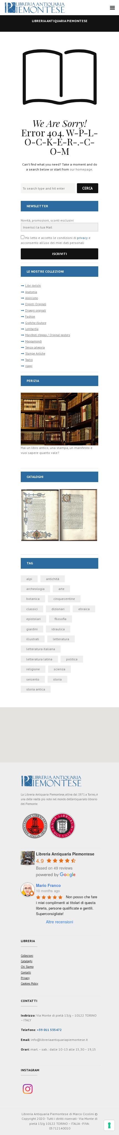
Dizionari (57, 609)
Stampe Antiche (35, 353)
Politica (71, 659)
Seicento (32, 679)
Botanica (33, 599)
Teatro (29, 360)
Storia (57, 679)
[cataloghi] (59, 491)
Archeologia (35, 589)
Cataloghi (26, 961)
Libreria (28, 941)
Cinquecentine (64, 599)
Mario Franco (48, 885)
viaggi (28, 366)
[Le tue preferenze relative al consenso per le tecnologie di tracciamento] (109, 1125)
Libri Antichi (33, 286)
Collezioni (27, 956)
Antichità (52, 579)
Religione (33, 669)
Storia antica (35, 689)
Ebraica (84, 609)
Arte (61, 589)
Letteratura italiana (40, 649)
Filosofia (60, 619)
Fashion (30, 316)
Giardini (32, 629)
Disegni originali (35, 310)
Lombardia (31, 329)
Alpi (29, 579)
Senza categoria (35, 347)
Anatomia (31, 292)
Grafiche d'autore (35, 323)
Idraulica (58, 629)
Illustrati (32, 639)
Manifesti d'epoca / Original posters (47, 335)
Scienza (59, 669)
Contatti (26, 972)
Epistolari (33, 619)
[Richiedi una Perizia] (59, 395)
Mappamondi (33, 341)
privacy (82, 238)
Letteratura (61, 639)
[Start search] (87, 188)
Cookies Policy (29, 983)
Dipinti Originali (35, 304)
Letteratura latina (39, 659)
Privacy (25, 978)
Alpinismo (31, 298)
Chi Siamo (27, 967)
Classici (32, 609)
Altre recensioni (59, 921)
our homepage (81, 169)
